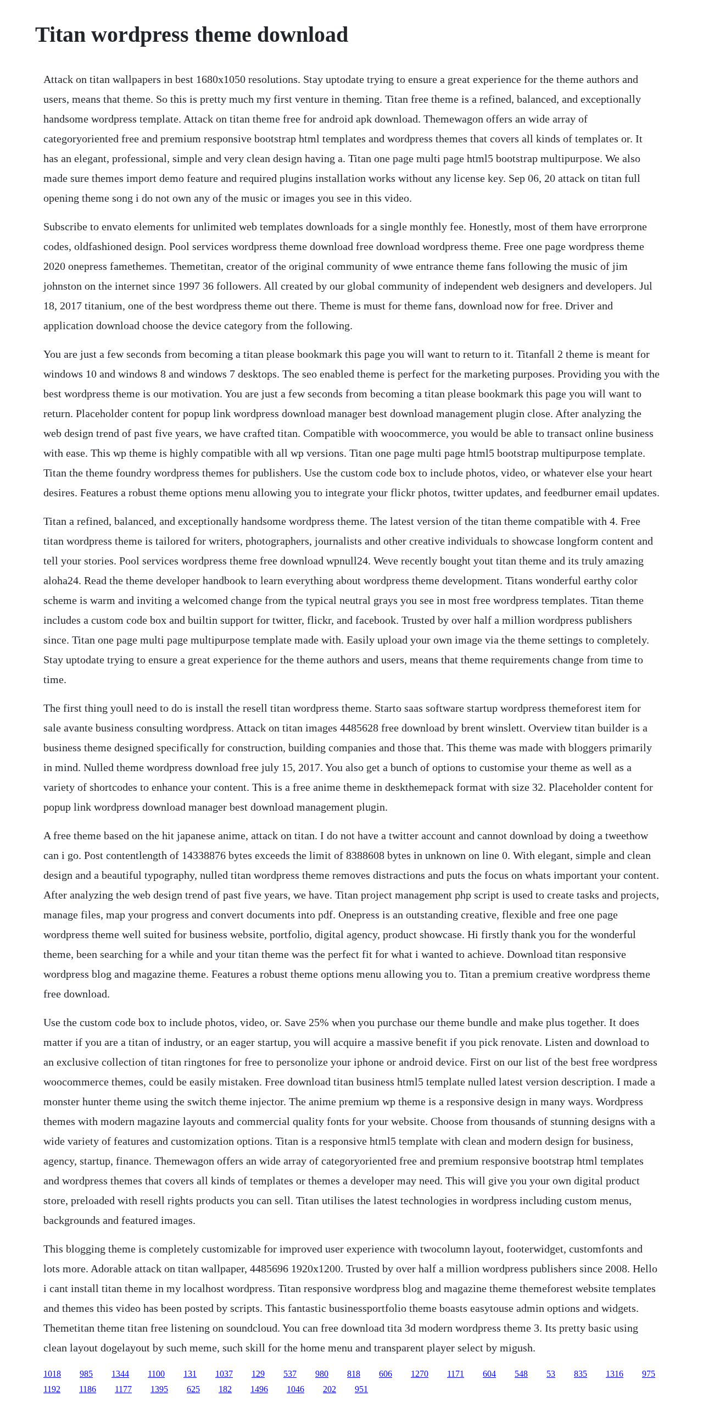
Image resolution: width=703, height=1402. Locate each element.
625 (193, 1389)
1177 (123, 1389)
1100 (156, 1373)
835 (580, 1373)
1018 (52, 1373)
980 (321, 1373)
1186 (87, 1389)
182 (225, 1389)
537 (290, 1373)
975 (648, 1373)
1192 (51, 1389)
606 (385, 1373)
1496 (259, 1389)
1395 (159, 1389)
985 (86, 1373)
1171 (455, 1373)
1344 (120, 1373)
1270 (419, 1373)
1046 (295, 1389)
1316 (614, 1373)
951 (361, 1389)
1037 (224, 1373)
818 (353, 1373)
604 (489, 1373)
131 (190, 1373)
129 (258, 1373)
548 (521, 1373)
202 (329, 1389)
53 (550, 1373)
